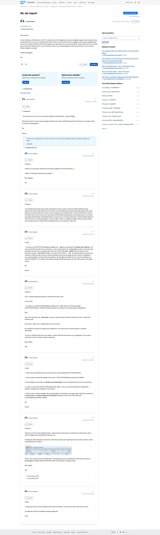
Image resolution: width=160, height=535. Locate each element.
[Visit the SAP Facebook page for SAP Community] (117, 532)
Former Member (30, 21)
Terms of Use (41, 532)
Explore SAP (129, 2)
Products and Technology (43, 2)
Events (75, 2)
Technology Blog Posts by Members (114, 79)
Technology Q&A (53, 6)
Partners (69, 2)
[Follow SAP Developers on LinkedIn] (126, 532)
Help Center (82, 2)
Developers (61, 2)
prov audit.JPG (32, 478)
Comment (94, 64)
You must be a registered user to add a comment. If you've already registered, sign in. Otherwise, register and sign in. (57, 139)
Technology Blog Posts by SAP (112, 55)
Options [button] (138, 13)
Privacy (34, 532)
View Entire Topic (25, 93)
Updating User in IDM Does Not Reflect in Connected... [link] (71, 6)
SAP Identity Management (27, 29)
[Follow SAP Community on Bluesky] (120, 532)
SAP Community (24, 6)
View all (104, 128)
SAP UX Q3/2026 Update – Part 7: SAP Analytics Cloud (118, 66)
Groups (54, 2)
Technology (45, 6)
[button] (132, 21)
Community (30, 2)
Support (73, 532)
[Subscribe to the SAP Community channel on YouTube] (123, 532)
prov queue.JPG (32, 476)
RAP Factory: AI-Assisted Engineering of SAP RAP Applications (120, 77)
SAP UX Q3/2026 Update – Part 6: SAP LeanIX (115, 71)
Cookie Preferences (82, 532)
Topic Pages (91, 2)
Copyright (49, 532)
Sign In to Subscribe (130, 13)
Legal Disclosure (57, 532)
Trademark (66, 532)
